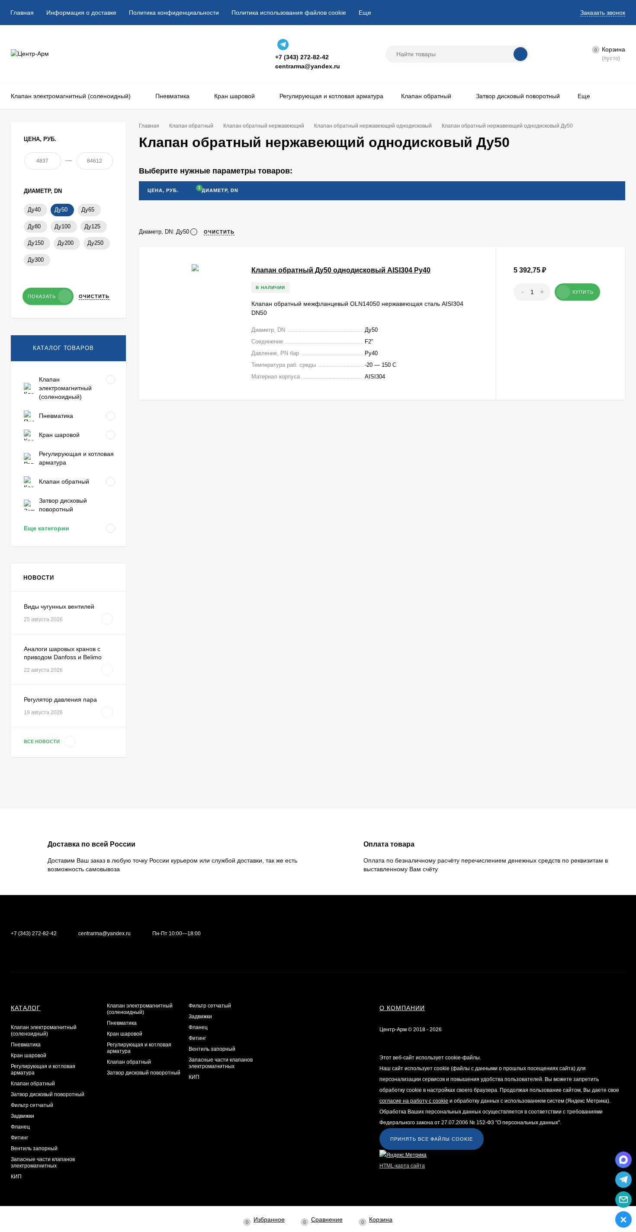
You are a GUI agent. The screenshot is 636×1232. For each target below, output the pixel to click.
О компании (402, 1007)
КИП (16, 1177)
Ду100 (63, 226)
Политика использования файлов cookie (288, 12)
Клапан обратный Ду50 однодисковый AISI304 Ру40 (340, 270)
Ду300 (36, 260)
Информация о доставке (81, 12)
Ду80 (34, 226)
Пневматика (26, 1045)
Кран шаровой (28, 1055)
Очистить (94, 296)
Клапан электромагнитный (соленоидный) (44, 1030)
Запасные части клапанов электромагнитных (43, 1162)
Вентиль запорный (34, 1148)
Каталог (26, 1007)
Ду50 (61, 209)
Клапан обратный (33, 1084)
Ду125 (92, 226)
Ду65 (87, 209)
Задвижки (22, 1116)
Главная (22, 12)
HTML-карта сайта (402, 1166)
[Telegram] (283, 44)
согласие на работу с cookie (413, 1101)
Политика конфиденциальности (174, 12)
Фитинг (19, 1138)
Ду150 (36, 243)
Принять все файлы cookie (431, 1139)
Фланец (20, 1127)
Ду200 (66, 243)
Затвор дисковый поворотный (47, 1094)
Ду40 (34, 209)
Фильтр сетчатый (32, 1105)
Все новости (42, 741)
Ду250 (95, 243)
